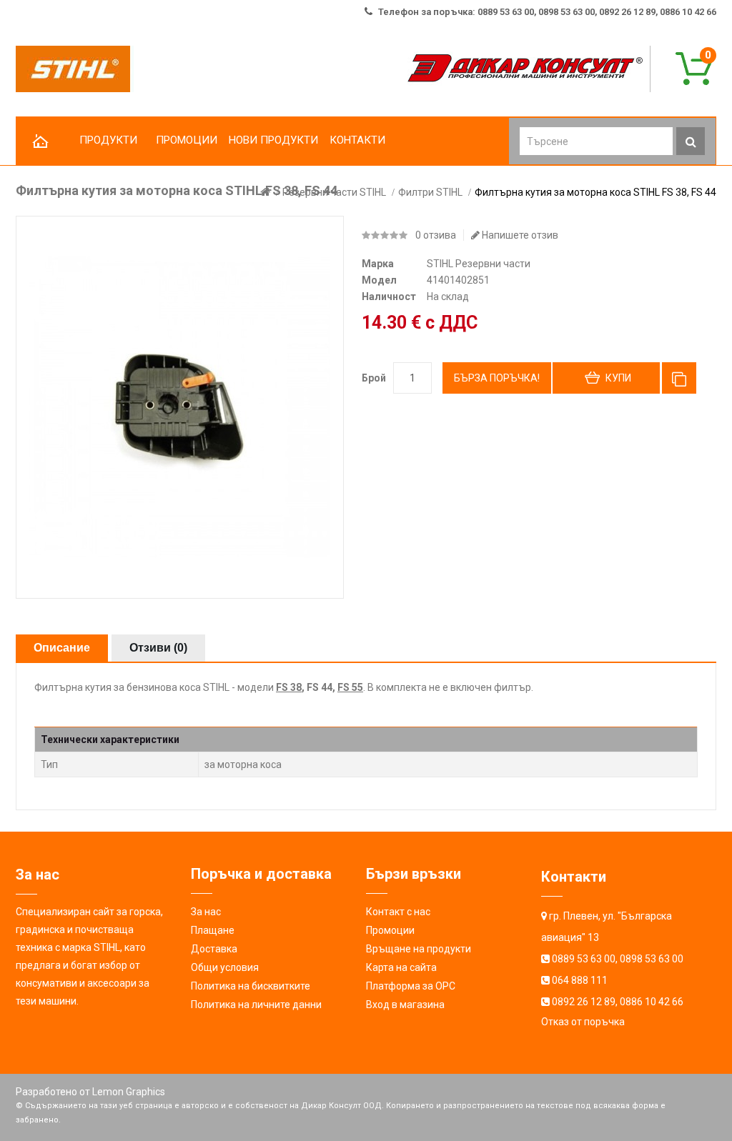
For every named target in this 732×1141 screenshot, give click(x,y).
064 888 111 (580, 980)
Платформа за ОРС (410, 986)
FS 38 (289, 687)
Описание (62, 648)
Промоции (390, 930)
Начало (41, 142)
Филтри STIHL (430, 192)
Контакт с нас (398, 911)
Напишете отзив (519, 235)
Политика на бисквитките (250, 986)
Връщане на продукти (418, 949)
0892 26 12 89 (583, 1001)
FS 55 (350, 687)
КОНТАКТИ (357, 140)
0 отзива (435, 235)
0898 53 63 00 (651, 959)
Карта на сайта (401, 967)
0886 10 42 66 (651, 1001)
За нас (206, 911)
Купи (618, 378)
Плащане (212, 930)
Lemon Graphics (128, 1091)
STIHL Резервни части (478, 263)
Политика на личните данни (256, 1004)
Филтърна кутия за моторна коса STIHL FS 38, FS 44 (595, 192)
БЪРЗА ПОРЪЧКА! (497, 378)
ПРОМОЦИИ (186, 140)
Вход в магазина (405, 1004)
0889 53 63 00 (583, 959)
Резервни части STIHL (334, 192)
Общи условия (225, 967)
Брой (374, 378)
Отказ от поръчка (583, 1021)
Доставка (214, 949)
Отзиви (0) (158, 648)
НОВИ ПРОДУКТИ (273, 140)
